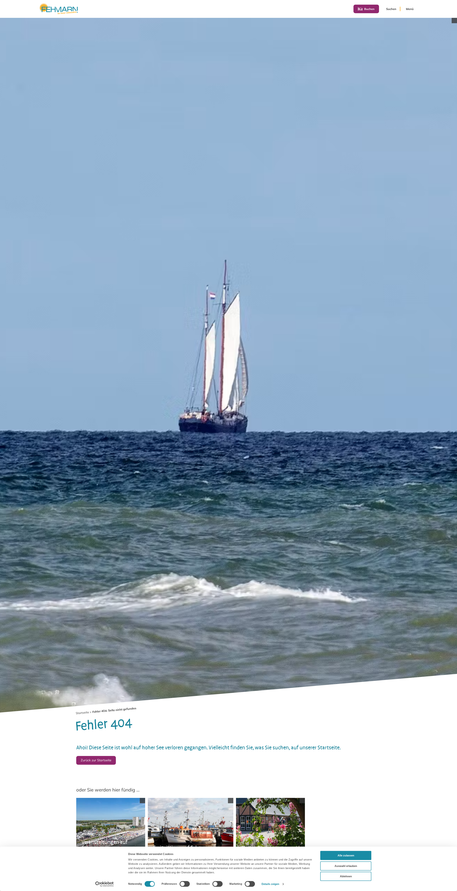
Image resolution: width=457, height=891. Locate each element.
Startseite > (84, 712)
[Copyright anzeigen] (454, 20)
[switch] (185, 884)
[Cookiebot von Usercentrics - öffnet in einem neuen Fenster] (104, 884)
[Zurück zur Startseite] (58, 8)
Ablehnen (346, 876)
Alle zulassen (346, 855)
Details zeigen (270, 883)
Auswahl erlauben (346, 865)
